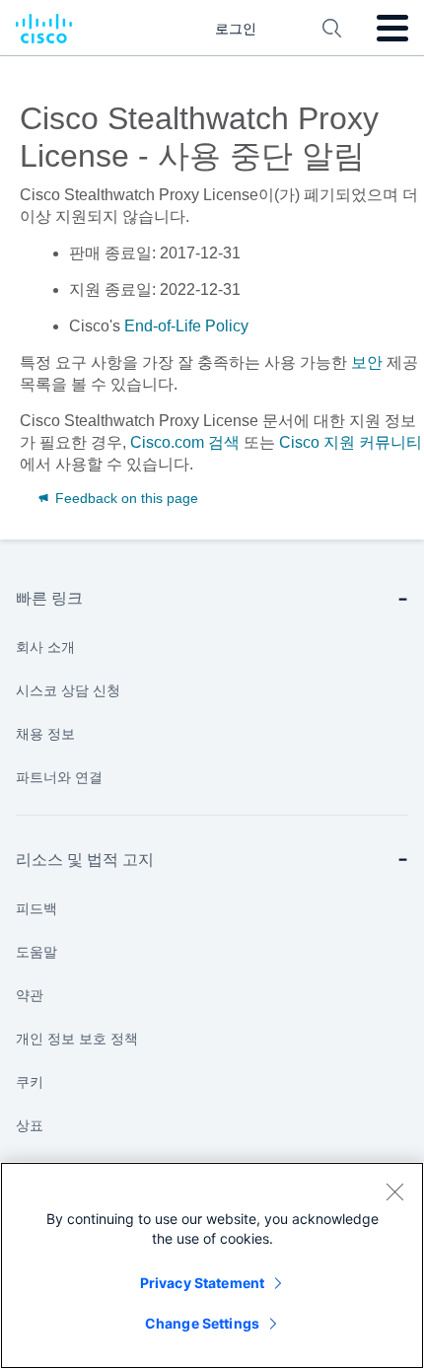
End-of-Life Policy (186, 326)
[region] (212, 1265)
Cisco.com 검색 (185, 442)
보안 (367, 362)
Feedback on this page (124, 498)
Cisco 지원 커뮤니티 (350, 442)
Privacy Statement (202, 1282)
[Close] (394, 1191)
